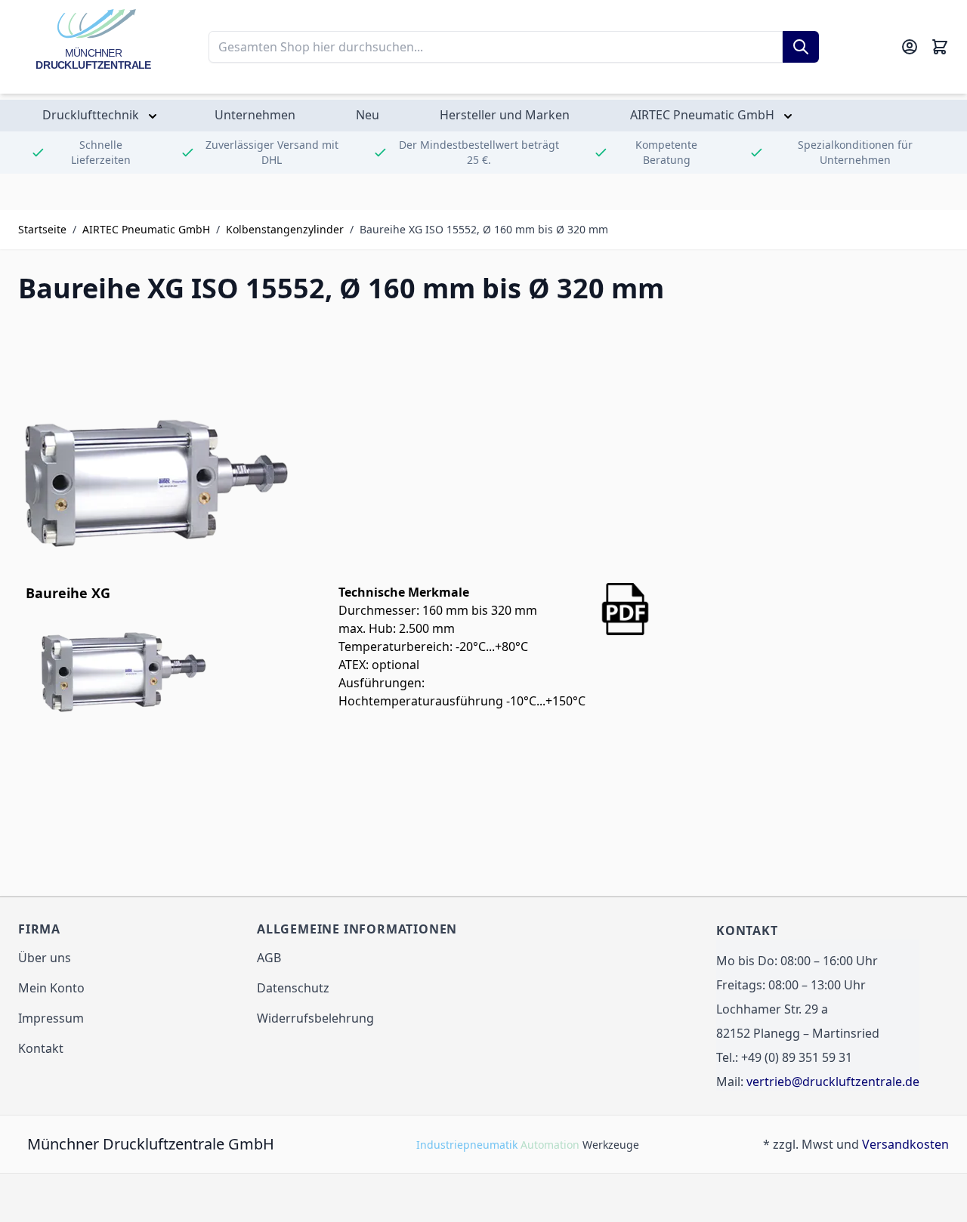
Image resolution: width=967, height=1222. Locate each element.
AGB (269, 957)
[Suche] (801, 47)
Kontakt (40, 1048)
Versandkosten (905, 1144)
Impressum (51, 1018)
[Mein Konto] (910, 47)
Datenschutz (293, 988)
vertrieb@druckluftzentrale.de (832, 1081)
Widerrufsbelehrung (315, 1018)
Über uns (44, 957)
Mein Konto (51, 988)
